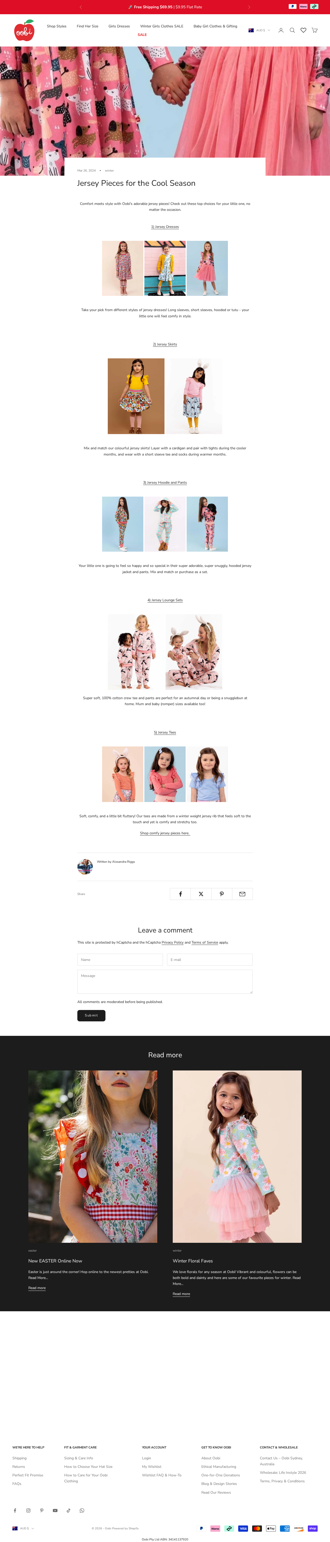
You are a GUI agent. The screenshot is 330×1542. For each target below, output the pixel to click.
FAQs (16, 1483)
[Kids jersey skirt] (194, 396)
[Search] (292, 30)
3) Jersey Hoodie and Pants (165, 482)
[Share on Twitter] (201, 894)
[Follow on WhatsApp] (82, 1510)
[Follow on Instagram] (28, 1510)
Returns (18, 1466)
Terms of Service (205, 942)
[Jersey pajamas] (194, 651)
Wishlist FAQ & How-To (162, 1475)
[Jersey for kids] (122, 774)
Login (146, 1458)
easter (32, 1250)
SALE (142, 34)
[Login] (281, 30)
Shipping (19, 1458)
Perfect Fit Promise (27, 1475)
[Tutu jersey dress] (207, 268)
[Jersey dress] (122, 268)
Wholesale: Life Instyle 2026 (283, 1472)
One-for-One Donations (220, 1475)
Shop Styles (57, 26)
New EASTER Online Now (55, 1261)
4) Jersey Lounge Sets (165, 600)
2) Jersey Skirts (165, 344)
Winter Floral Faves (193, 1261)
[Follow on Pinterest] (41, 1510)
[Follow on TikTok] (68, 1510)
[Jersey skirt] (136, 396)
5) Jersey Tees (165, 732)
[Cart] (314, 30)
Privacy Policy (173, 942)
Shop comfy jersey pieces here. (165, 833)
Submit (91, 1015)
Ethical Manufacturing (218, 1466)
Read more (37, 1287)
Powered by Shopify (125, 1528)
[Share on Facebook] (180, 894)
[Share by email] (242, 894)
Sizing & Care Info (78, 1458)
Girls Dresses (119, 26)
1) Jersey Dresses (165, 226)
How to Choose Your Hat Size (88, 1466)
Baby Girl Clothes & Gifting (215, 26)
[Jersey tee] (165, 774)
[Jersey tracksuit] (122, 523)
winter (109, 170)
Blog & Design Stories (219, 1483)
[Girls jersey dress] (165, 268)
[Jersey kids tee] (207, 774)
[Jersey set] (165, 523)
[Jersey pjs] (136, 651)
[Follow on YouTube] (55, 1510)
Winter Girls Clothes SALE (161, 26)
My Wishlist (151, 1466)
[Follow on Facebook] (15, 1510)
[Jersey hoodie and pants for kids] (207, 523)
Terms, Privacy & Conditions (282, 1481)
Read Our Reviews (216, 1492)
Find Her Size (87, 26)
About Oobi (210, 1458)
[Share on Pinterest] (222, 894)
